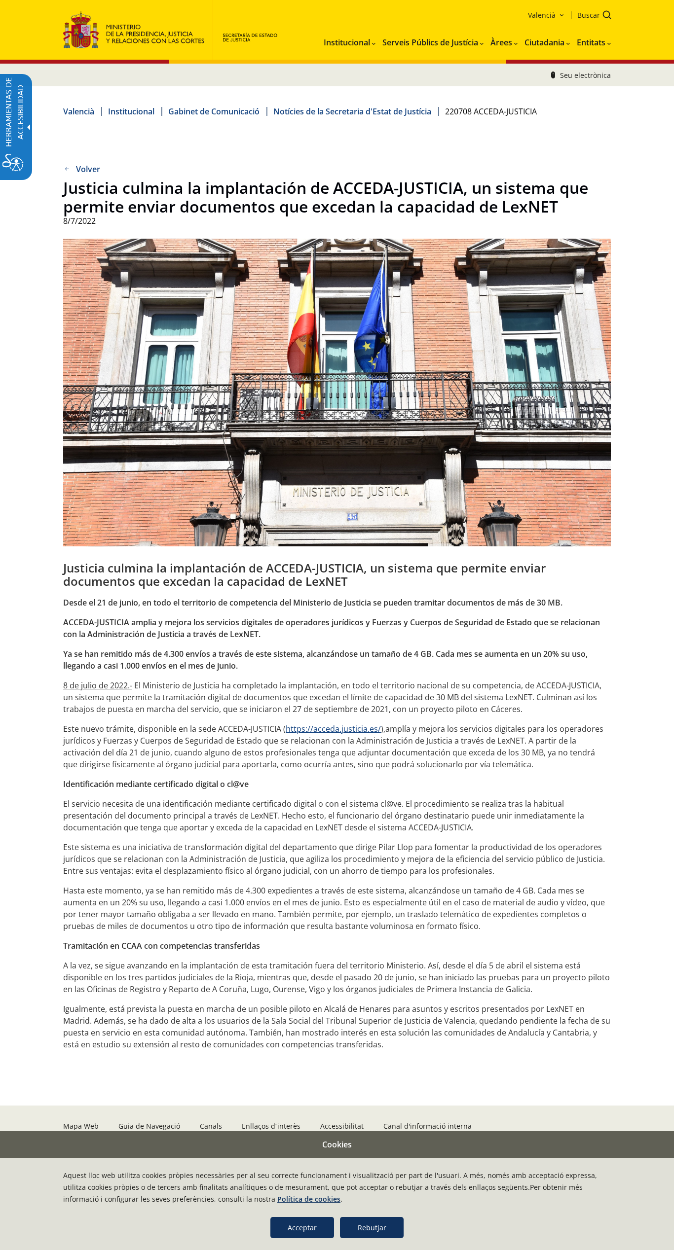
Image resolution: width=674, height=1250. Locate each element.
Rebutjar (372, 1227)
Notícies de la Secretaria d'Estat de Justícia (352, 111)
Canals (211, 1126)
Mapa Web (81, 1126)
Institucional (131, 111)
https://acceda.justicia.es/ (333, 728)
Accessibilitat (342, 1126)
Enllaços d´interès (271, 1126)
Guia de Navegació (149, 1126)
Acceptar (302, 1227)
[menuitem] (349, 40)
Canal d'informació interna (427, 1126)
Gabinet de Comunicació (214, 111)
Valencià (78, 111)
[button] (591, 16)
